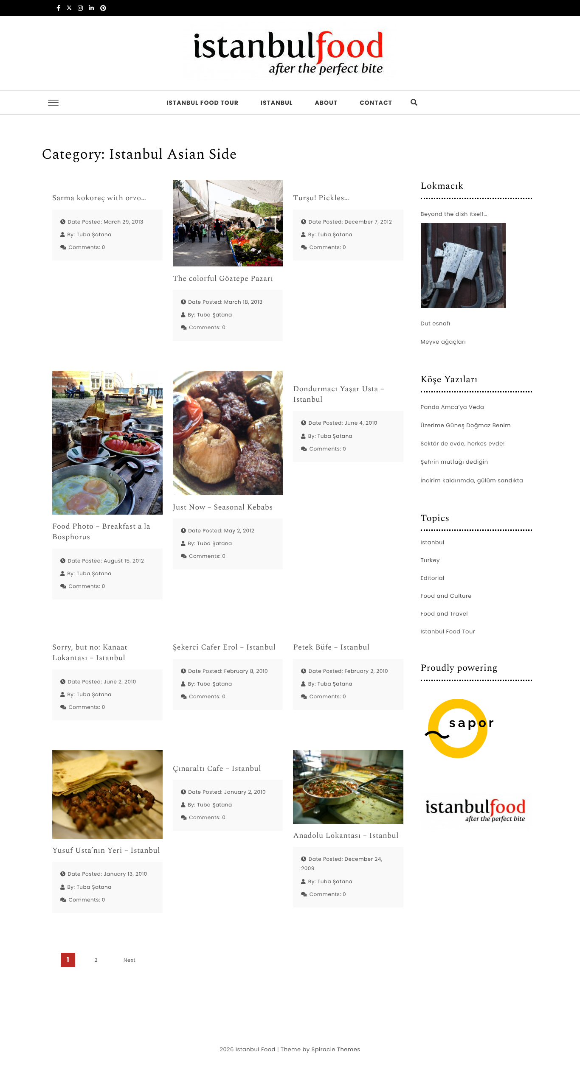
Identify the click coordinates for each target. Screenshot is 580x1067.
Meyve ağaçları (443, 342)
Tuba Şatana (94, 234)
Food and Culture (446, 596)
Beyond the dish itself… (454, 214)
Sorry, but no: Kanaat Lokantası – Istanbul (89, 653)
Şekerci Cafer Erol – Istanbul (224, 647)
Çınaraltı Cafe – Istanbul (217, 769)
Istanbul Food (256, 1049)
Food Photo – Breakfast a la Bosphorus (101, 532)
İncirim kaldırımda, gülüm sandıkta (472, 480)
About (326, 102)
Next (129, 960)
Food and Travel (444, 614)
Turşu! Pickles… (321, 198)
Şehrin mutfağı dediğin (454, 462)
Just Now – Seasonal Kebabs (223, 507)
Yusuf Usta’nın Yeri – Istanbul (106, 851)
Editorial (433, 578)
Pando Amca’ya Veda (452, 407)
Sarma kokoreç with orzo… (99, 198)
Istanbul (277, 102)
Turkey (430, 560)
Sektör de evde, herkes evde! (463, 444)
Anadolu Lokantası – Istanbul (346, 836)
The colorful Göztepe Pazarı (223, 279)
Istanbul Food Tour (202, 102)
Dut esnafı (435, 323)
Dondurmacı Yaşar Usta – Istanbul (338, 394)
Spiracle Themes (336, 1049)
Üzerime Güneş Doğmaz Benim (466, 425)
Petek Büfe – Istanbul (331, 647)
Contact (376, 102)
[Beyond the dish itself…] (463, 265)
